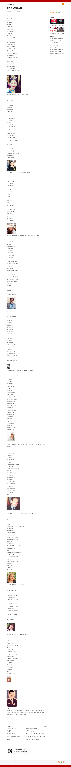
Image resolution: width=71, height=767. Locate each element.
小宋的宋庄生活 (9, 739)
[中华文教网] (10, 5)
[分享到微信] (57, 12)
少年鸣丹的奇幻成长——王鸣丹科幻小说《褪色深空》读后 (35, 733)
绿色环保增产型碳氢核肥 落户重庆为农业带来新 (58, 53)
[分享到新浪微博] (54, 12)
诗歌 (44, 726)
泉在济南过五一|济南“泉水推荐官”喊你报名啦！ (14, 736)
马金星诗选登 (28, 730)
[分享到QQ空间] (51, 12)
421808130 (19, 761)
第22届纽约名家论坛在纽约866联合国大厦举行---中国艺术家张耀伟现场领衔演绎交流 (38, 736)
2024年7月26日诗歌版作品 (30, 731)
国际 (46, 726)
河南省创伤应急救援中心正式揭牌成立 (56, 51)
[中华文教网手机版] (18, 753)
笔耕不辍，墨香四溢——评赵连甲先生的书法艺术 (58, 49)
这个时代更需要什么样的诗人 (11, 733)
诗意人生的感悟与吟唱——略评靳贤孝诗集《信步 (58, 45)
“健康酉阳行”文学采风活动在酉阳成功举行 (32, 728)
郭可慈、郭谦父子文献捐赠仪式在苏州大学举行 (33, 739)
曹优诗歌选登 (9, 730)
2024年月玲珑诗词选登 (54, 42)
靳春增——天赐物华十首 (54, 47)
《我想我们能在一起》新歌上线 (11, 728)
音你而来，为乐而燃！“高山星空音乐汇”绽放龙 (58, 38)
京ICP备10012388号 (38, 761)
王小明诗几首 (9, 731)
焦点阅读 (52, 17)
